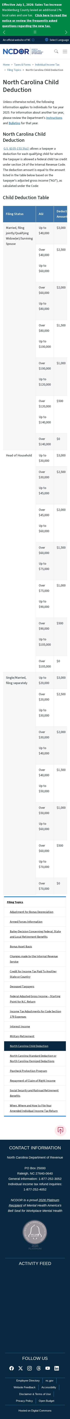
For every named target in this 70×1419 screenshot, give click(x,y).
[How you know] (32, 40)
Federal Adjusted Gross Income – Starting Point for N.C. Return (35, 999)
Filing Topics (14, 70)
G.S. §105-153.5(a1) (16, 148)
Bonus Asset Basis (21, 947)
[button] (54, 51)
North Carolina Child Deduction (29, 1046)
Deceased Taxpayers (22, 987)
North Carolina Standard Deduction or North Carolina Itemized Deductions (33, 1058)
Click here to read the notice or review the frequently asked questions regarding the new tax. (34, 20)
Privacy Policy (24, 1400)
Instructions (54, 118)
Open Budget (46, 1400)
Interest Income (20, 1026)
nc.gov (49, 1380)
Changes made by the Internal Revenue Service (34, 959)
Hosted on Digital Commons (35, 1410)
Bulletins (14, 123)
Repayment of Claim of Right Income (32, 1081)
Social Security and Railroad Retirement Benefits (34, 1093)
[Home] (23, 48)
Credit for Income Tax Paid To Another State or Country (33, 974)
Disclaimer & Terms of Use (35, 1394)
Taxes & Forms (22, 65)
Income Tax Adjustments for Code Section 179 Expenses (35, 1014)
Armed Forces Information (26, 922)
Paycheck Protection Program (28, 1071)
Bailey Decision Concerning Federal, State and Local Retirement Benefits (35, 934)
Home (6, 65)
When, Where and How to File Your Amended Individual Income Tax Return (34, 1108)
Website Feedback (25, 1387)
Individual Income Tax (47, 65)
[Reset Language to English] (46, 40)
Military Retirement (22, 1036)
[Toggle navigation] (65, 51)
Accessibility (48, 1387)
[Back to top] (60, 1130)
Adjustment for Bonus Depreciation (31, 912)
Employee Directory (28, 1380)
